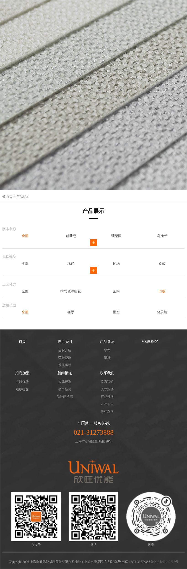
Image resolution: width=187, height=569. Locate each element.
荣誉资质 (64, 357)
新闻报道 (64, 373)
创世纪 (71, 236)
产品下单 (107, 404)
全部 (25, 236)
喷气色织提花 (70, 291)
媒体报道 (64, 381)
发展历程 (64, 365)
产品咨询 (107, 396)
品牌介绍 (64, 350)
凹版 (161, 291)
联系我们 (107, 373)
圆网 (116, 291)
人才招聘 (107, 389)
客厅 (70, 312)
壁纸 (107, 357)
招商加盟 (22, 373)
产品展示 (22, 196)
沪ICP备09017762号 (164, 562)
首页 (9, 196)
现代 (70, 263)
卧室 (116, 312)
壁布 (107, 350)
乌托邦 (162, 236)
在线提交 (22, 389)
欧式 (161, 263)
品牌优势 (22, 381)
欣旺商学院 (65, 396)
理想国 (116, 236)
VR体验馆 (150, 341)
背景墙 (162, 312)
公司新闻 (64, 389)
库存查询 (107, 411)
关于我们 (64, 341)
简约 (116, 263)
